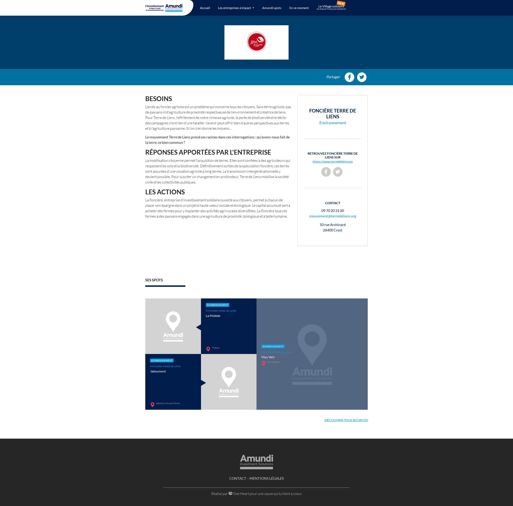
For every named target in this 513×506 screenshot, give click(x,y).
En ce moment (299, 8)
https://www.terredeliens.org (333, 161)
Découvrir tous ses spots (346, 420)
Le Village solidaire (331, 7)
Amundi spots (271, 8)
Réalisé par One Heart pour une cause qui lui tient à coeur (256, 493)
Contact (237, 478)
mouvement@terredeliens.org (332, 216)
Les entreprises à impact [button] (235, 8)
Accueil (205, 8)
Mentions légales (266, 478)
